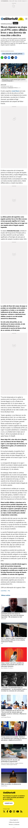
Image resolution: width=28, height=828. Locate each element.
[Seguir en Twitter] (4, 811)
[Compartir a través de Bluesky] (9, 57)
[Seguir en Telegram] (10, 811)
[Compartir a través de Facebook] (5, 57)
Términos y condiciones (14, 824)
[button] (26, 18)
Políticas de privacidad (14, 822)
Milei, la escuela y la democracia (11, 784)
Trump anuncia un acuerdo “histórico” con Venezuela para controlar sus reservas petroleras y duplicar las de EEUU (14, 738)
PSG (9, 590)
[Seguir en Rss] (21, 811)
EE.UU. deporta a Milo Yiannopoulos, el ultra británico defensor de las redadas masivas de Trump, (13, 639)
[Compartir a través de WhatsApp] (2, 57)
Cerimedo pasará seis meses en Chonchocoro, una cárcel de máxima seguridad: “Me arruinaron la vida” (12, 615)
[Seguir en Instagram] (14, 811)
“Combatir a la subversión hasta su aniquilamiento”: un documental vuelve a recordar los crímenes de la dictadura (14, 689)
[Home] (9, 19)
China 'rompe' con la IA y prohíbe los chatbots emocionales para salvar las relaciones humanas (12, 664)
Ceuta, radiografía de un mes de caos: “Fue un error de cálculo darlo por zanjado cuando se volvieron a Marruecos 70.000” (13, 713)
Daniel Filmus (4, 786)
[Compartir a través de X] (12, 57)
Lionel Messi (15, 91)
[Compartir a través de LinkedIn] (15, 57)
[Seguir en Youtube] (18, 811)
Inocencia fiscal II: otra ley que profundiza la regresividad (10, 760)
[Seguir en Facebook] (8, 811)
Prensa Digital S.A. (14, 820)
